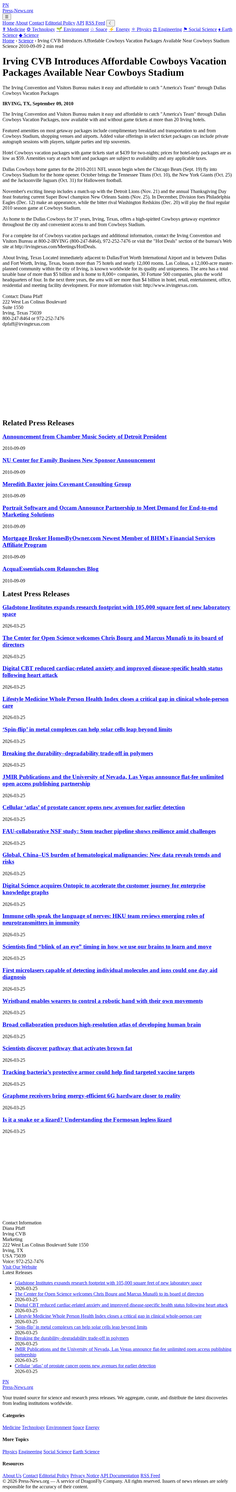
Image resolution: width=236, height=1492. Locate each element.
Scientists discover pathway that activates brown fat (67, 1048)
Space (98, 29)
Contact (36, 22)
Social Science (200, 29)
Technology (40, 29)
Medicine (13, 29)
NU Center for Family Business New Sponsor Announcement (78, 460)
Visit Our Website (19, 1267)
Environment (72, 29)
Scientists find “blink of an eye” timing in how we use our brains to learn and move (106, 946)
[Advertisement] (118, 370)
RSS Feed (95, 22)
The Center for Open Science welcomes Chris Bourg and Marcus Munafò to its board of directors (109, 1294)
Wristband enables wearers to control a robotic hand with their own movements (102, 1001)
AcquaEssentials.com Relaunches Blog (50, 569)
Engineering (167, 29)
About (21, 22)
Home (8, 22)
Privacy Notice (84, 1475)
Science (29, 35)
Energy (119, 29)
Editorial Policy (60, 22)
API (80, 22)
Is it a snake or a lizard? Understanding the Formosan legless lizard (87, 1119)
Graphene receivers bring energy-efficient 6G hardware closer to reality (91, 1095)
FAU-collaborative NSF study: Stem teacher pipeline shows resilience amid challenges (109, 831)
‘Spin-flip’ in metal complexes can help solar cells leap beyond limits (87, 729)
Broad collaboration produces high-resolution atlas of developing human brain (101, 1024)
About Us (12, 1475)
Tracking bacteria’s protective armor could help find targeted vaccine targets (98, 1072)
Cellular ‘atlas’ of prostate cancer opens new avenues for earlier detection (93, 807)
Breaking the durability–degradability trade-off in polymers (77, 753)
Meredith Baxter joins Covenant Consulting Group (66, 484)
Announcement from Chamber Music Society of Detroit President (84, 436)
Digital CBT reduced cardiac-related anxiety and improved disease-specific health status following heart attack (121, 1305)
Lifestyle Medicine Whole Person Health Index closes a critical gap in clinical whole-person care (108, 1316)
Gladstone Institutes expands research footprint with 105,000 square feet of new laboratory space (108, 1282)
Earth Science (86, 1451)
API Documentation (119, 1475)
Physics (141, 29)
